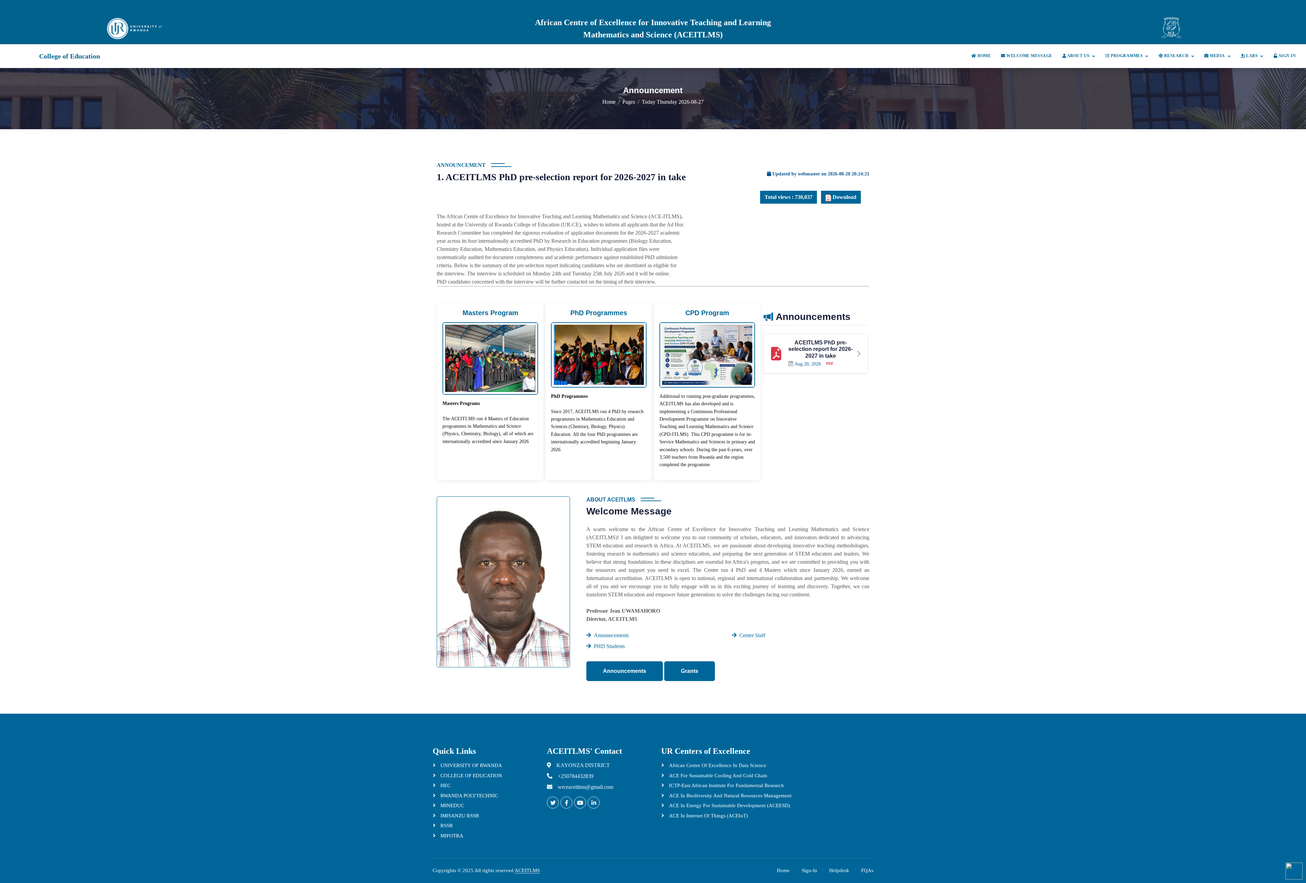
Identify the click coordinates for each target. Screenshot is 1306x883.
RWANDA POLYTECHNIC (468, 795)
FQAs (867, 870)
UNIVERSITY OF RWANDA (470, 765)
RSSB (446, 825)
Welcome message (1028, 55)
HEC (445, 785)
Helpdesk (839, 870)
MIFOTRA (451, 835)
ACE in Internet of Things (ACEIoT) (708, 815)
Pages (628, 102)
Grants (689, 671)
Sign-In (809, 870)
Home (983, 55)
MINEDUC (451, 805)
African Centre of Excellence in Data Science (717, 765)
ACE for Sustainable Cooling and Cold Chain (717, 775)
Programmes (1126, 55)
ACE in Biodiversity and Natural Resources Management (729, 795)
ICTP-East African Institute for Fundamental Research (726, 785)
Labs (1251, 55)
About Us (1078, 55)
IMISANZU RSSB (459, 815)
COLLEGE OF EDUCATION (470, 775)
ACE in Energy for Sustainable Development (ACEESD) (729, 805)
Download (843, 197)
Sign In (1286, 55)
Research (1176, 55)
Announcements (624, 671)
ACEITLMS (527, 870)
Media (1217, 55)
